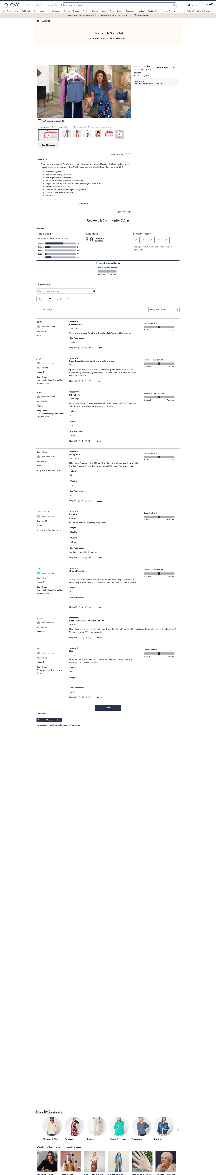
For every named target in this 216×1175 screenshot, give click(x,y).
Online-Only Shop (41, 11)
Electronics (130, 11)
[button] (189, 4)
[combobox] (117, 5)
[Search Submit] (174, 5)
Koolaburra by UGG (142, 76)
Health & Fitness (168, 11)
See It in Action (49, 145)
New (16, 11)
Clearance (56, 11)
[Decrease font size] (130, 154)
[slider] (84, 112)
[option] (108, 15)
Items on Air (52, 5)
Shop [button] (28, 5)
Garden (67, 11)
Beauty (85, 11)
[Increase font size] (127, 154)
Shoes (104, 11)
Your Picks (7, 11)
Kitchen (141, 11)
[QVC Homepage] (38, 21)
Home (119, 11)
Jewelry (95, 11)
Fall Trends (26, 11)
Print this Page (125, 212)
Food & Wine (153, 11)
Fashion (76, 11)
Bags (112, 11)
